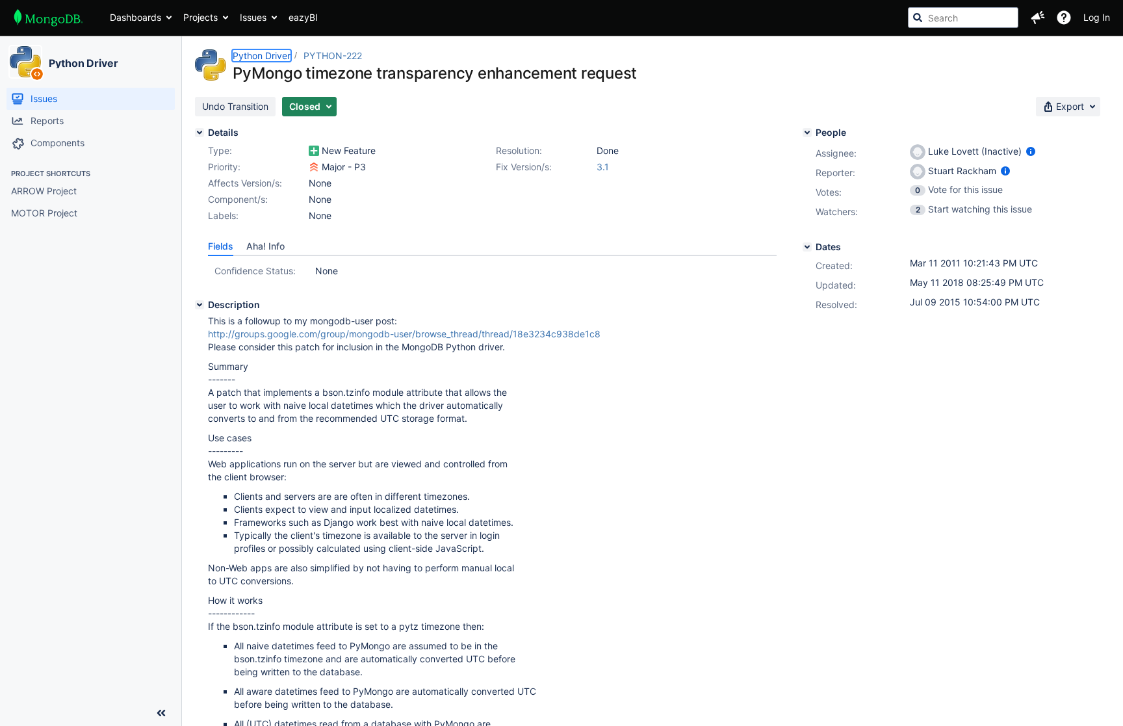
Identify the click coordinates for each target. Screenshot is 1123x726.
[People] (807, 132)
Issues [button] (253, 17)
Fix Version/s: (524, 166)
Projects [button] (200, 17)
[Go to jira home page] (48, 18)
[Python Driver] (25, 61)
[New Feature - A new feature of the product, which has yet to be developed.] (314, 151)
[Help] (1063, 17)
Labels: (223, 215)
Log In (1096, 17)
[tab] (220, 246)
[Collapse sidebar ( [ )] (161, 713)
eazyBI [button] (303, 17)
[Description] (199, 304)
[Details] (199, 132)
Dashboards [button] (135, 17)
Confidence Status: (255, 270)
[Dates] (807, 247)
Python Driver (83, 63)
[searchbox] (963, 17)
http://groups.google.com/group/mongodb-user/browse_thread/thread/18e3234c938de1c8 (404, 333)
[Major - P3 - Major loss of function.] (314, 167)
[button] (1037, 17)
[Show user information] (1031, 151)
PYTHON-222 (332, 55)
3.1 (603, 166)
